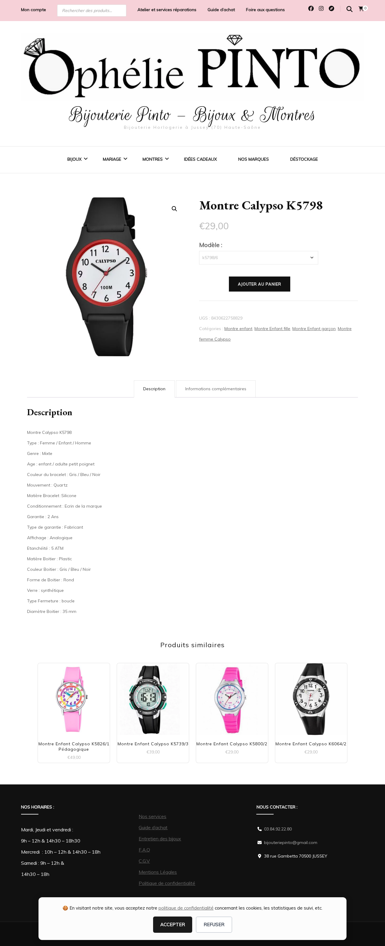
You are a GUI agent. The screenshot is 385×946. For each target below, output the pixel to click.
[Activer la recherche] (349, 9)
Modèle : (210, 245)
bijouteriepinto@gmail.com (290, 842)
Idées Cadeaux (200, 159)
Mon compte (33, 9)
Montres (153, 159)
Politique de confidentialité (167, 883)
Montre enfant (238, 328)
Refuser (214, 924)
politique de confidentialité (186, 908)
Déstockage (304, 159)
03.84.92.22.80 (278, 829)
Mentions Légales (158, 872)
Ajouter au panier (259, 284)
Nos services (152, 816)
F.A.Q (144, 850)
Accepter (172, 924)
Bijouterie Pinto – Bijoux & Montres (192, 114)
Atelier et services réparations (166, 9)
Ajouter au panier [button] (74, 697)
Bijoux (74, 159)
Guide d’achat (221, 9)
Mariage (112, 159)
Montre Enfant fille (272, 328)
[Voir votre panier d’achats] (361, 8)
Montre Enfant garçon (314, 328)
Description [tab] (154, 388)
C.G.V (144, 861)
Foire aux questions (265, 9)
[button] (174, 208)
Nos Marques (253, 159)
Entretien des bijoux (160, 839)
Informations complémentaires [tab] (215, 388)
